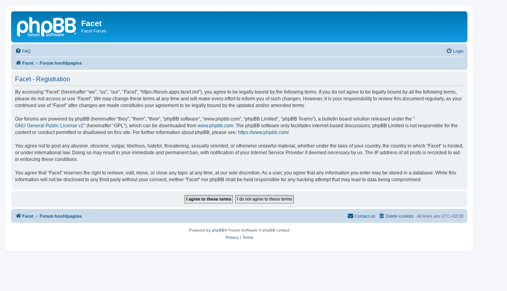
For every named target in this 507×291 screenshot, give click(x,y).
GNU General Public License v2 (49, 125)
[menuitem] (23, 51)
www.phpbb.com (215, 125)
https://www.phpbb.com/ (263, 132)
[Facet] (47, 25)
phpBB (218, 230)
